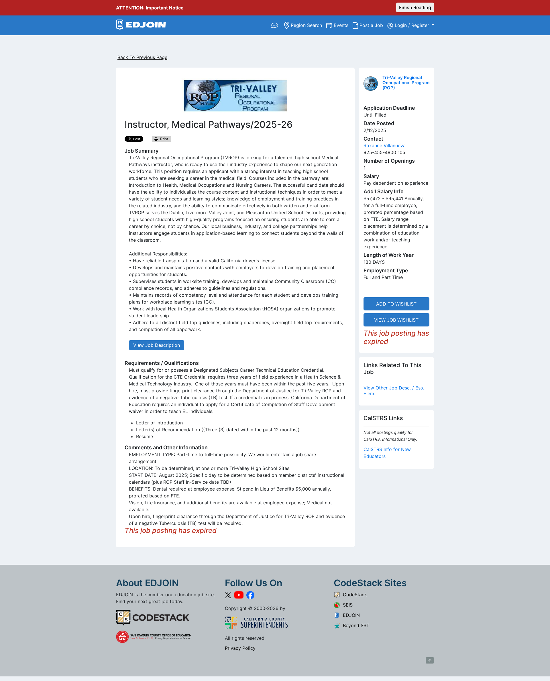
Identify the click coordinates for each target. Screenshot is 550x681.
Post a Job (372, 25)
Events (343, 25)
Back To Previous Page (142, 57)
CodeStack (353, 594)
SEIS (346, 605)
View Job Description (156, 345)
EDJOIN (350, 615)
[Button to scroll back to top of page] (430, 660)
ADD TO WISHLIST (396, 304)
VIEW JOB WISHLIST (396, 320)
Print (163, 139)
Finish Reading (415, 7)
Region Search (307, 25)
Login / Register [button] (413, 25)
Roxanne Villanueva (385, 145)
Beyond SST (354, 625)
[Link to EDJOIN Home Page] (141, 25)
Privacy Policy (240, 648)
